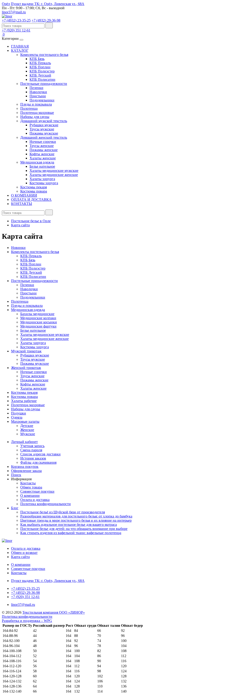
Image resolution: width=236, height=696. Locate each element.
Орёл (6, 4)
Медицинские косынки (38, 322)
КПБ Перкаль (40, 63)
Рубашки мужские (44, 125)
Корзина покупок (24, 467)
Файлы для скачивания (38, 462)
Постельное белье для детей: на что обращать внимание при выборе (73, 529)
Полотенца (29, 108)
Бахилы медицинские (37, 314)
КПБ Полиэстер (42, 71)
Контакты (28, 483)
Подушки (18, 413)
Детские (26, 426)
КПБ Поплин (40, 67)
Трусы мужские (42, 129)
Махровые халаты (25, 421)
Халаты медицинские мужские (54, 171)
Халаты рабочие (24, 401)
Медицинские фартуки (38, 326)
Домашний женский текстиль (43, 137)
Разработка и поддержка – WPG (27, 621)
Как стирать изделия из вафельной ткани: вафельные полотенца (70, 533)
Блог (14, 508)
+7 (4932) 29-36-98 (46, 20)
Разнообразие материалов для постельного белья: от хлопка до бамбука (76, 516)
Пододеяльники (42, 100)
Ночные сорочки (43, 142)
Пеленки (36, 88)
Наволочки (38, 92)
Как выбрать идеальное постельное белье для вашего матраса (68, 524)
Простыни (38, 96)
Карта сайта (20, 225)
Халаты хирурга (42, 179)
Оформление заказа (26, 471)
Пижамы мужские (44, 133)
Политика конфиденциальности (45, 504)
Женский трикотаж (26, 368)
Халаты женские (43, 158)
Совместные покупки (37, 491)
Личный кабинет (24, 442)
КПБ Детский (40, 75)
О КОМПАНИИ (24, 195)
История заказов (33, 458)
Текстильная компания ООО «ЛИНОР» (53, 612)
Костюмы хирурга (44, 183)
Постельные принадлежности (43, 84)
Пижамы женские (44, 150)
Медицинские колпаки (38, 318)
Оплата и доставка (35, 500)
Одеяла (16, 417)
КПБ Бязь (37, 59)
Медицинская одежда (37, 162)
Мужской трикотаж (26, 351)
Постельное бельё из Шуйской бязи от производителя (62, 512)
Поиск (16, 475)
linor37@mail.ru (14, 12)
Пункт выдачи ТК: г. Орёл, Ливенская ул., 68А (47, 4)
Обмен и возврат (24, 553)
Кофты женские (42, 154)
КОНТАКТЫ (21, 204)
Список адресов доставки (40, 454)
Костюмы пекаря (33, 187)
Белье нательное (42, 166)
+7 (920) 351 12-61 (16, 30)
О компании (30, 496)
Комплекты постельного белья (44, 55)
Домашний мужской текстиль (43, 121)
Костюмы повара (33, 191)
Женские (27, 430)
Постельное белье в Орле (31, 221)
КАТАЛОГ (19, 50)
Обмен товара (31, 487)
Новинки (18, 248)
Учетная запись (32, 446)
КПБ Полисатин (42, 79)
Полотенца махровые (37, 113)
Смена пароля (31, 450)
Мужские (27, 434)
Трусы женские (42, 146)
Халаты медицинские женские (54, 175)
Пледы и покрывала (36, 104)
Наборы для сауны (34, 117)
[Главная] (7, 16)
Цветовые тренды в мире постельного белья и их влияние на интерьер (76, 520)
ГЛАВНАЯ (20, 46)
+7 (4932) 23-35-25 (16, 20)
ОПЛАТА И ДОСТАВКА (31, 199)
